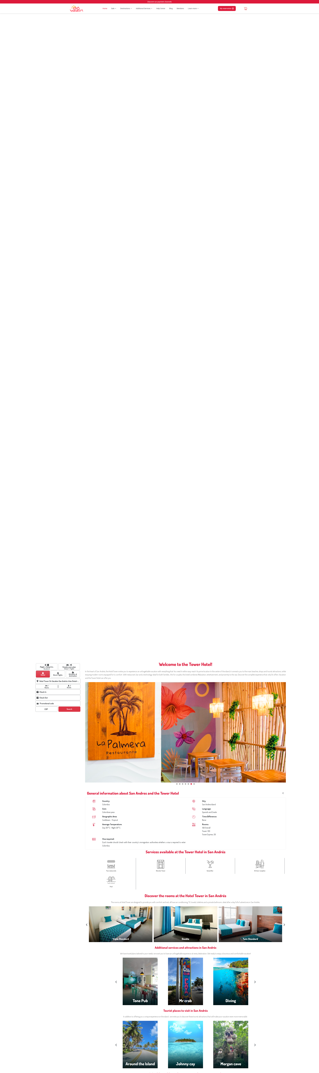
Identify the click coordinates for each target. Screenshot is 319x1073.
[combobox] (59, 681)
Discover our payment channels (159, 2)
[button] (177, 784)
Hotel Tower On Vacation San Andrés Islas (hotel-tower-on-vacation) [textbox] (59, 681)
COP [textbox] (46, 709)
